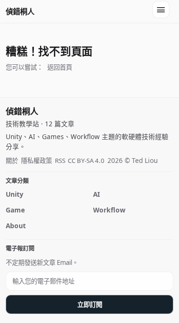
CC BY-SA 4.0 (86, 160)
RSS (60, 160)
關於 (12, 160)
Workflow (109, 209)
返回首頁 (59, 67)
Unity (14, 194)
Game (15, 209)
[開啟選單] (160, 9)
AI (96, 194)
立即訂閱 (89, 304)
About (16, 225)
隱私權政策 (36, 160)
